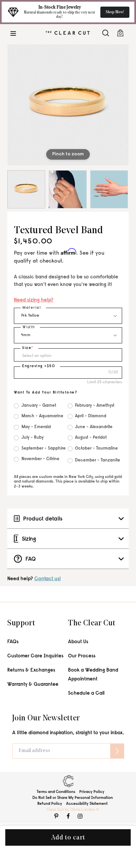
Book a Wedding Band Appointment (93, 675)
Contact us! (47, 579)
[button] (13, 32)
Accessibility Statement (87, 804)
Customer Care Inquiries (35, 656)
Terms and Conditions (56, 792)
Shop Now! (115, 12)
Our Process (81, 656)
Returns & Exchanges (31, 670)
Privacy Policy (91, 792)
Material (31, 308)
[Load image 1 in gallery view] (26, 189)
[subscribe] (117, 751)
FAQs (12, 642)
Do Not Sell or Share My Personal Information (72, 798)
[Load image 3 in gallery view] (67, 189)
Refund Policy (49, 804)
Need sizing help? (33, 300)
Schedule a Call (86, 693)
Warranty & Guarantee (32, 684)
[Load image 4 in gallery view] (109, 189)
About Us (78, 642)
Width (28, 327)
